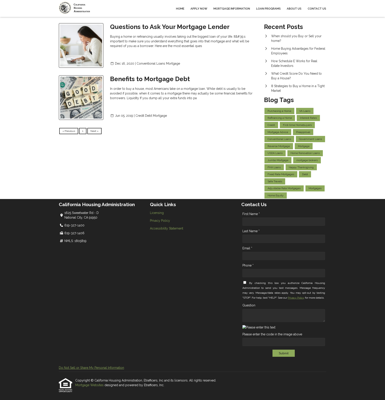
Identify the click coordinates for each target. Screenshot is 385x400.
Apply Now (198, 8)
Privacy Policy (160, 220)
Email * (247, 248)
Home (180, 8)
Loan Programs (268, 8)
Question (248, 305)
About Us (294, 8)
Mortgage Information (231, 8)
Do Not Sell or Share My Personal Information (91, 367)
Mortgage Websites (89, 385)
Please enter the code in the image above (272, 334)
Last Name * (251, 231)
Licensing (157, 213)
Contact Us (317, 8)
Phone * (248, 265)
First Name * (251, 214)
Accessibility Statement (166, 228)
